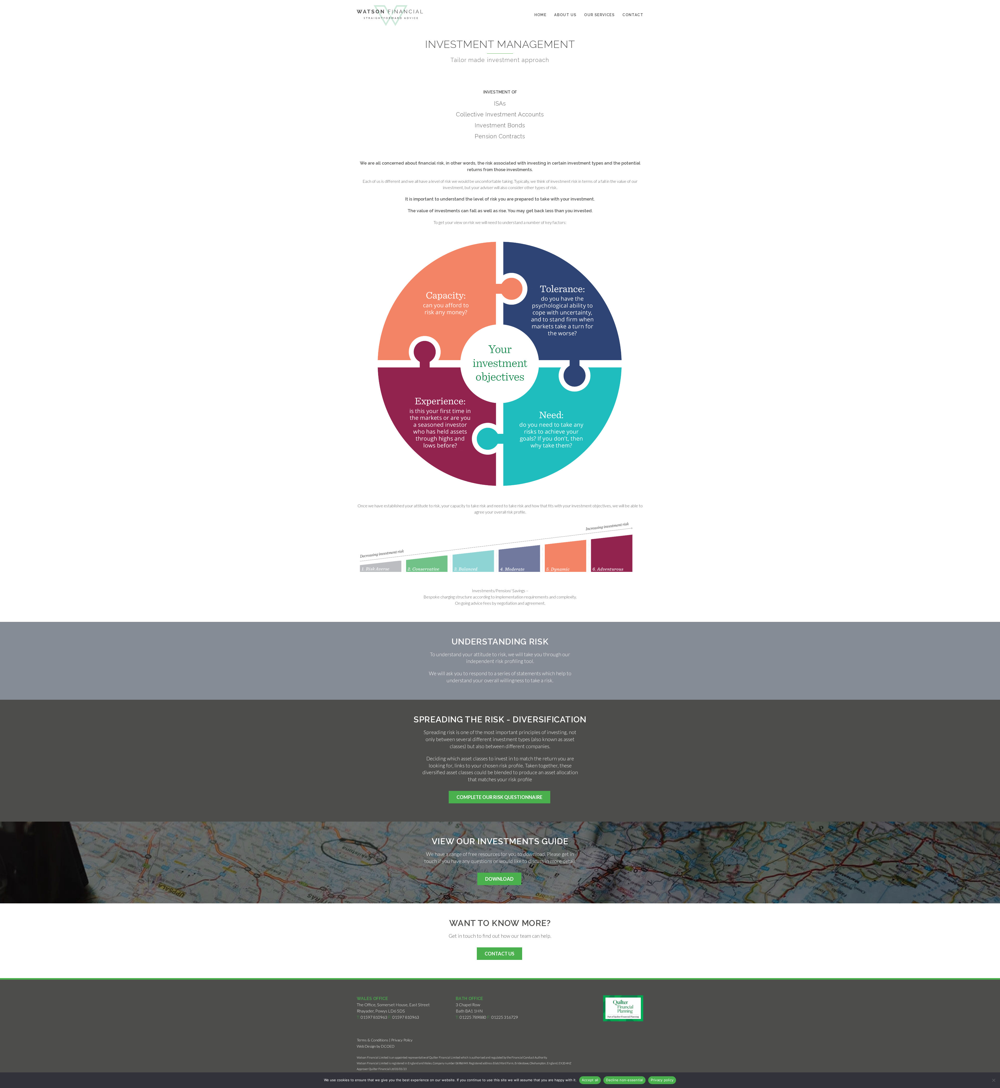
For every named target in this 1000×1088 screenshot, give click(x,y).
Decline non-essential (624, 1080)
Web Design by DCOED (376, 1046)
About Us (565, 15)
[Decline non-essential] (993, 1080)
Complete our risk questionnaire (499, 797)
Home (540, 15)
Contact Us (499, 953)
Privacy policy (662, 1080)
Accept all (590, 1080)
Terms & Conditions (372, 1040)
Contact (632, 15)
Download (499, 879)
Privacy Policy (402, 1040)
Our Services (599, 15)
